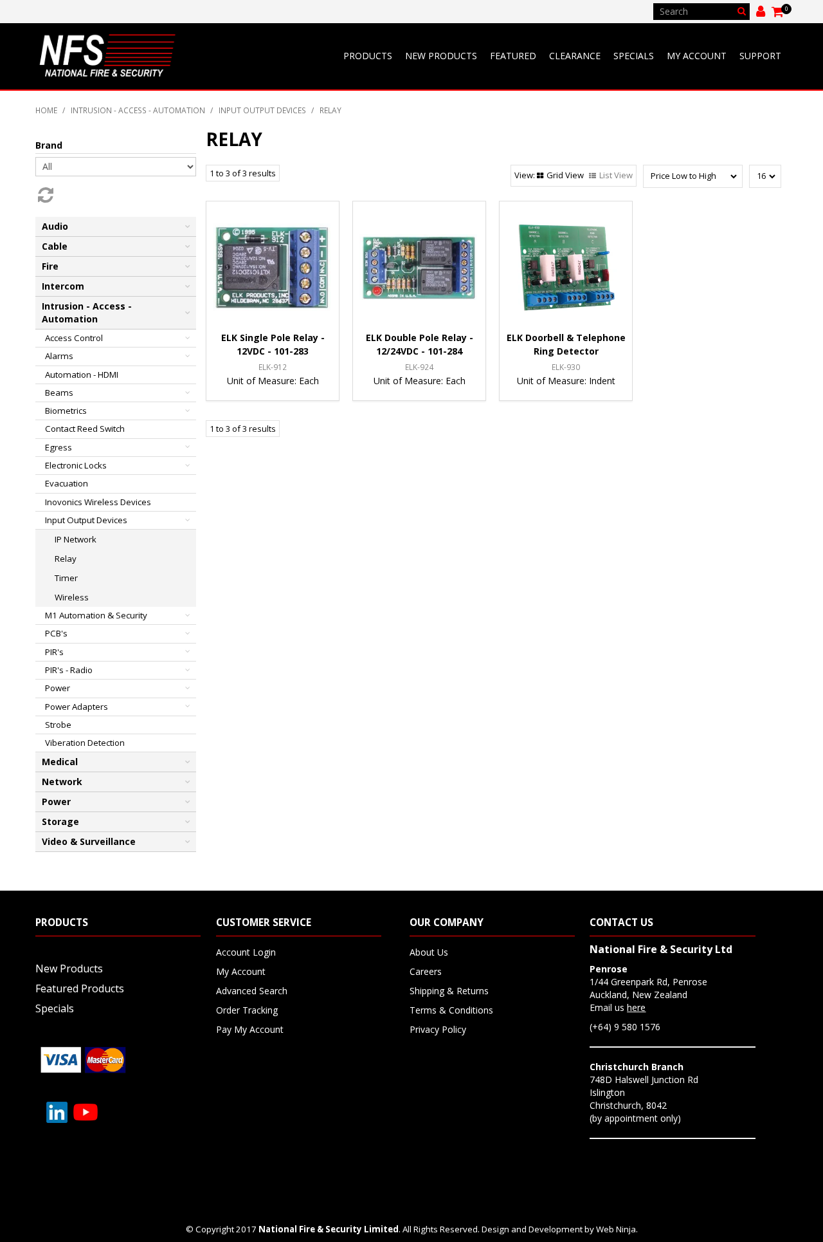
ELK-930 (566, 367)
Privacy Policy (438, 1029)
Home (46, 110)
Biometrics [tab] (66, 410)
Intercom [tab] (63, 286)
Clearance (575, 56)
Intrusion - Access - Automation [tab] (87, 312)
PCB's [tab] (56, 633)
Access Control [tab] (74, 338)
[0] (778, 11)
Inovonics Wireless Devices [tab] (98, 502)
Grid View (565, 175)
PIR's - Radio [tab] (69, 670)
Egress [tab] (58, 447)
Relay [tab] (66, 558)
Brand (48, 145)
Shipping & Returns (449, 991)
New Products (441, 56)
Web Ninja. (617, 1229)
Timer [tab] (66, 578)
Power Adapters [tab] (76, 706)
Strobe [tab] (58, 724)
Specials (633, 56)
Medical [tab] (60, 761)
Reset (44, 195)
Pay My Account (250, 1029)
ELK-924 (419, 367)
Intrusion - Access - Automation (138, 110)
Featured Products (79, 988)
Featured (513, 56)
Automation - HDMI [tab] (81, 374)
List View (616, 175)
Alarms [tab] (59, 356)
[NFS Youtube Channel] (85, 1111)
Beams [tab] (59, 392)
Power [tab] (57, 688)
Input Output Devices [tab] (86, 520)
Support (760, 56)
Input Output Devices (262, 110)
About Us (429, 952)
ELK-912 (272, 367)
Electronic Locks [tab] (76, 465)
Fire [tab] (50, 266)
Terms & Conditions (451, 1010)
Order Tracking (247, 1010)
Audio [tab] (55, 226)
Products (367, 56)
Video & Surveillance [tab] (89, 841)
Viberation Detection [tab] (85, 742)
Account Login (246, 952)
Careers (426, 971)
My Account (697, 56)
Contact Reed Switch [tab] (85, 428)
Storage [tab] (60, 821)
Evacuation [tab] (66, 483)
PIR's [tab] (54, 652)
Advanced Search (251, 991)
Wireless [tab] (72, 597)
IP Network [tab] (75, 539)
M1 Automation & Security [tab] (96, 615)
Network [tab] (62, 781)
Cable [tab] (55, 246)
